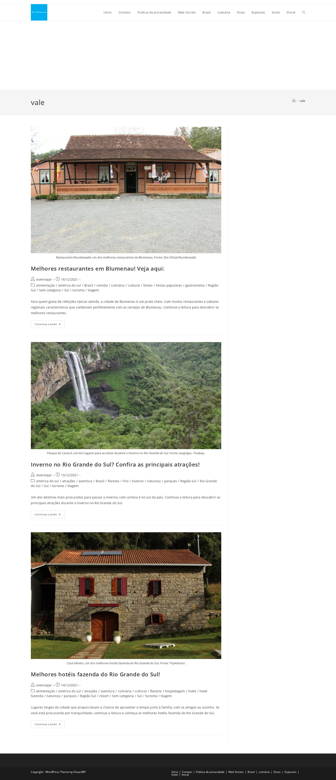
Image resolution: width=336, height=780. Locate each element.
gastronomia (195, 285)
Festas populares (169, 285)
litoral (185, 775)
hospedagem (175, 691)
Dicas (277, 772)
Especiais (290, 772)
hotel (192, 691)
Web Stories (236, 772)
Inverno (138, 481)
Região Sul (188, 481)
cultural (134, 285)
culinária (118, 285)
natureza (154, 481)
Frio (125, 481)
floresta (113, 481)
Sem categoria (50, 290)
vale (302, 101)
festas (147, 285)
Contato (187, 772)
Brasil (88, 285)
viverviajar (44, 279)
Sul (66, 290)
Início (174, 772)
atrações (68, 481)
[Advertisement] (168, 55)
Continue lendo (50, 325)
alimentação (45, 285)
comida (102, 285)
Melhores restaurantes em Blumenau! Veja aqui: (98, 268)
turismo (78, 290)
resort (104, 696)
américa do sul (69, 285)
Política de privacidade (210, 772)
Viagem (93, 290)
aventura (85, 481)
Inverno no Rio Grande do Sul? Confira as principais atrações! (115, 464)
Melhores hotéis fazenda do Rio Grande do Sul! (95, 674)
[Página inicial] (293, 101)
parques (170, 481)
